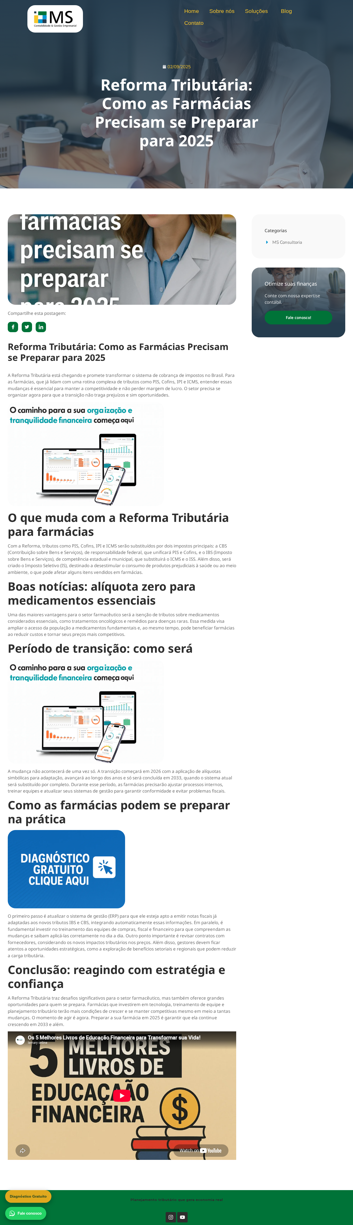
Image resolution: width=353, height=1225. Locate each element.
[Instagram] (171, 1217)
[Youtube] (182, 1217)
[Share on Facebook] (13, 327)
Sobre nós (222, 11)
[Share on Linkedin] (41, 327)
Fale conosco (30, 1213)
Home (191, 11)
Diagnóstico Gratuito (28, 1196)
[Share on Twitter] (27, 327)
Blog (286, 11)
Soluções (256, 11)
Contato (194, 23)
